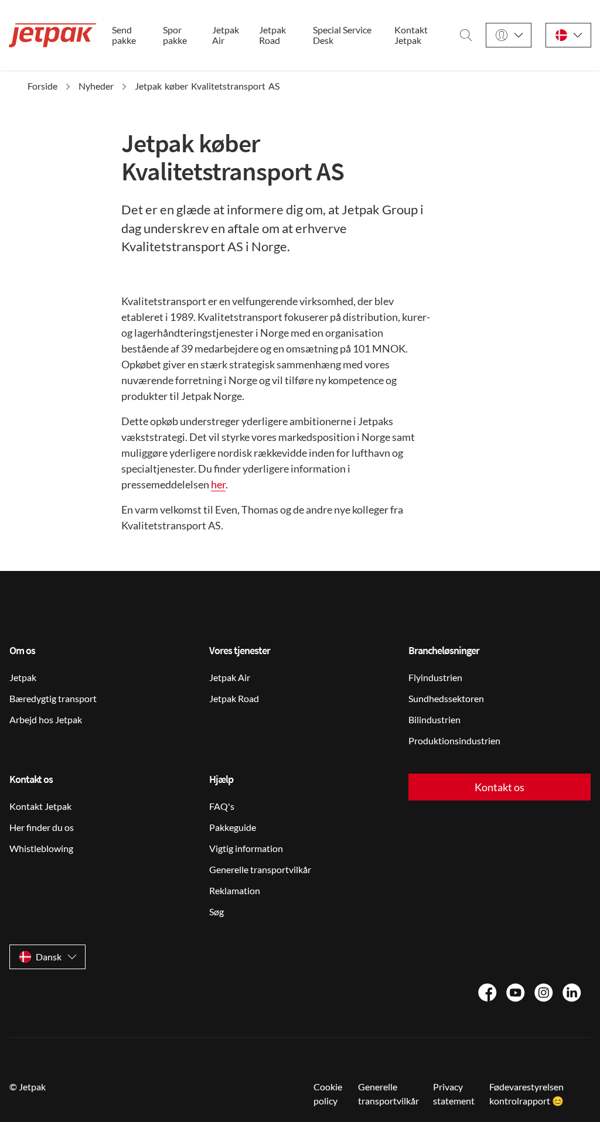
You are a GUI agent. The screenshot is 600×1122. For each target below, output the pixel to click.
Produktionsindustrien (454, 740)
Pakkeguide (232, 827)
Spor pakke (175, 35)
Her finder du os (41, 827)
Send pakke (124, 35)
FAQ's (221, 806)
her (218, 484)
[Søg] (466, 35)
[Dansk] (568, 35)
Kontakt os (499, 787)
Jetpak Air (225, 35)
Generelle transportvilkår (260, 869)
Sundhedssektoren (446, 698)
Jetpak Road (272, 35)
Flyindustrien (435, 677)
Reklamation (234, 890)
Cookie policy (327, 1093)
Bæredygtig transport (53, 698)
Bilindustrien (434, 719)
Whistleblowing (41, 848)
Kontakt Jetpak (411, 35)
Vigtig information (246, 848)
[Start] (53, 35)
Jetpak (22, 677)
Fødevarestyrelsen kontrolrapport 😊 (526, 1093)
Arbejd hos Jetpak (45, 719)
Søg (216, 911)
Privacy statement (454, 1093)
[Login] (508, 35)
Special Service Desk (342, 35)
